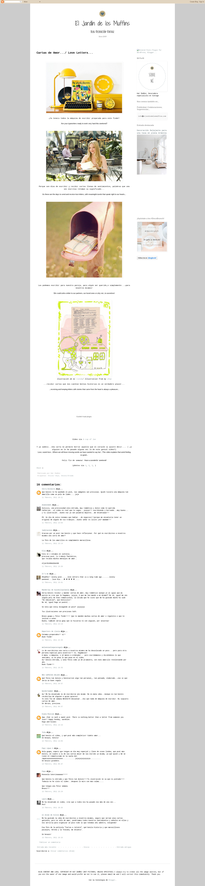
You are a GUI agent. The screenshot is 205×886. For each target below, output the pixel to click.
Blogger (112, 880)
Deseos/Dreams (67, 476)
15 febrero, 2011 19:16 (52, 838)
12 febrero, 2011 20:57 (52, 684)
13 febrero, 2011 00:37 (52, 707)
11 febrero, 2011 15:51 (52, 582)
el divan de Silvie (50, 815)
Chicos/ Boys (53, 476)
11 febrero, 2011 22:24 (52, 624)
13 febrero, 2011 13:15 (52, 725)
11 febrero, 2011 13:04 (52, 523)
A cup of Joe (89, 439)
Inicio (86, 847)
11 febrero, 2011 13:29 (52, 566)
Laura (44, 799)
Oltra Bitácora (48, 489)
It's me (45, 574)
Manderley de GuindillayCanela (55, 590)
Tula (44, 732)
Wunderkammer (47, 691)
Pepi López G (47, 748)
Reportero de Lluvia (51, 631)
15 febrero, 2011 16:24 (52, 792)
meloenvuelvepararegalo (52, 647)
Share (39, 468)
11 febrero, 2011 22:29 (52, 640)
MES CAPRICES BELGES (51, 675)
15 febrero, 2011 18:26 (52, 808)
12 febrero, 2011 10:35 (52, 668)
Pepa (44, 771)
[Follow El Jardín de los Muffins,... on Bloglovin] (147, 259)
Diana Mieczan (48, 714)
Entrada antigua (124, 847)
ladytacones (47, 530)
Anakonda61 (46, 505)
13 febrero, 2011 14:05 (52, 741)
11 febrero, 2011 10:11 (52, 497)
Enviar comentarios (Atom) (63, 851)
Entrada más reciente (46, 847)
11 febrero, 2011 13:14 (52, 543)
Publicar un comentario (50, 842)
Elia (44, 551)
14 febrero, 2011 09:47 (52, 764)
